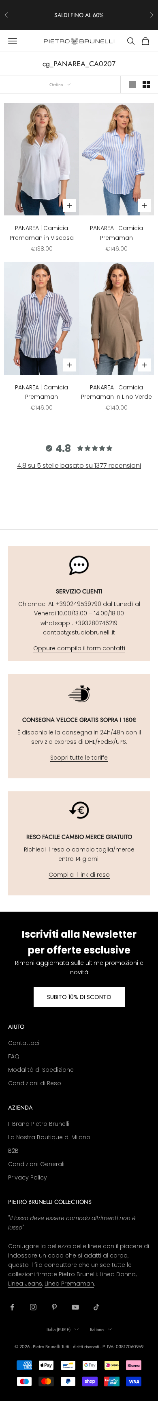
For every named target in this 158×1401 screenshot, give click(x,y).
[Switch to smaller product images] (146, 84)
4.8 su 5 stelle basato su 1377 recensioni (79, 465)
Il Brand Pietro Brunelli (38, 1124)
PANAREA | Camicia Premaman (116, 232)
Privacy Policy (27, 1177)
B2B (13, 1151)
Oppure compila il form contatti (79, 648)
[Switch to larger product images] (132, 84)
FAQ (13, 1056)
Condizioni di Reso (34, 1083)
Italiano (97, 1329)
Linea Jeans (25, 1283)
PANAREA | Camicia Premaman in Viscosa (42, 232)
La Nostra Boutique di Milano (49, 1137)
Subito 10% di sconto (79, 997)
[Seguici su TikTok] (96, 1307)
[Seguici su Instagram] (33, 1307)
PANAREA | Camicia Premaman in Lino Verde (116, 392)
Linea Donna (118, 1274)
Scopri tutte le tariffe (79, 758)
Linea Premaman (69, 1283)
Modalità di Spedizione (41, 1070)
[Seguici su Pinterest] (54, 1307)
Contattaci (23, 1043)
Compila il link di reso (79, 875)
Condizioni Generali (36, 1164)
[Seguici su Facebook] (12, 1307)
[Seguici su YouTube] (75, 1307)
